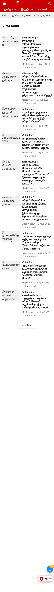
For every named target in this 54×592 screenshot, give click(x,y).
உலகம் (43, 9)
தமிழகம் (10, 9)
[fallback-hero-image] (12, 52)
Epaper (48, 578)
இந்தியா (27, 9)
